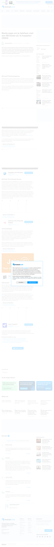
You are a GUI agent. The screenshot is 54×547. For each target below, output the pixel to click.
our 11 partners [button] (25, 267)
